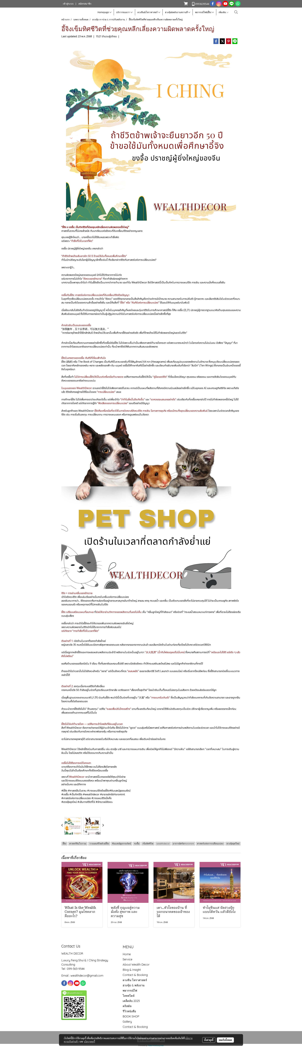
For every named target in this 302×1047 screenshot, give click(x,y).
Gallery (127, 1021)
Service (127, 959)
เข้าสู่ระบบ (68, 3)
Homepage (103, 12)
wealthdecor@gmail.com (87, 975)
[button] (236, 12)
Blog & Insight (132, 970)
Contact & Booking (135, 975)
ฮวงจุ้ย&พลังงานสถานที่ (176, 12)
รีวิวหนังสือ (129, 1011)
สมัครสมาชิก (84, 3)
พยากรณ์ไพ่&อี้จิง (203, 12)
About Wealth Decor (136, 964)
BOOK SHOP (131, 1016)
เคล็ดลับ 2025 (131, 1001)
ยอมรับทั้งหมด (225, 1040)
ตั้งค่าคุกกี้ (208, 1040)
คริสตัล (127, 1006)
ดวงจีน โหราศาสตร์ (135, 980)
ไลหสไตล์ (128, 995)
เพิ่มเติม (222, 12)
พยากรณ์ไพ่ (130, 990)
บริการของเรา (123, 12)
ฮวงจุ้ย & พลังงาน (133, 985)
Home (127, 954)
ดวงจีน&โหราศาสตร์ (147, 12)
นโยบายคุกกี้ (89, 1041)
